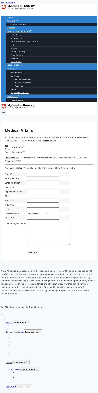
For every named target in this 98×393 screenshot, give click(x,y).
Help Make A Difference (23, 79)
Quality (13, 45)
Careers (9, 363)
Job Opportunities (16, 72)
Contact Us (10, 387)
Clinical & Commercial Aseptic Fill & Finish (24, 42)
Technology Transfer (17, 38)
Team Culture (19, 86)
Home (10, 17)
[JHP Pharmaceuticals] (18, 9)
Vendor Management (17, 55)
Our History (14, 58)
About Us (9, 323)
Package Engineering (18, 52)
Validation (14, 48)
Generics (11, 28)
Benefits (13, 89)
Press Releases (14, 65)
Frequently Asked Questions (20, 93)
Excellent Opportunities (23, 83)
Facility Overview (16, 35)
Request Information (17, 100)
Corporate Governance (18, 24)
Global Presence (16, 62)
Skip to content (8, 2)
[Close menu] (2, 314)
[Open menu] (3, 112)
